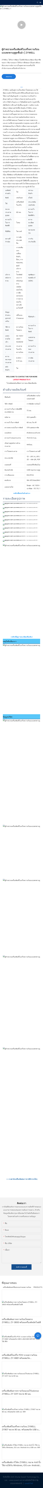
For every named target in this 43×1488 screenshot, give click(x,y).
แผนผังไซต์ (28, 1483)
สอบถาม (9, 76)
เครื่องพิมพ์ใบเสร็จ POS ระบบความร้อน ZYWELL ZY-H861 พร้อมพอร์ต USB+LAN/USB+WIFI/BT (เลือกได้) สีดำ (20, 1357)
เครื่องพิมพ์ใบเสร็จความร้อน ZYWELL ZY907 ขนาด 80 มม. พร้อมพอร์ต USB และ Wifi (21, 1428)
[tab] (21, 86)
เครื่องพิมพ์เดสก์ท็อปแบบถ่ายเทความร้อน (17, 1287)
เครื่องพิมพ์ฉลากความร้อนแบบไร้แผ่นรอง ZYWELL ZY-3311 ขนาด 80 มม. (20, 1392)
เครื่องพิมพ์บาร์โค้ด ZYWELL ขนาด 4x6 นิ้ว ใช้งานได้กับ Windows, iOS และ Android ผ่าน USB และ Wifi (21, 1464)
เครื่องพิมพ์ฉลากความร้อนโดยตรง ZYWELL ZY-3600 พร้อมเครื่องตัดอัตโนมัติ (21, 1320)
